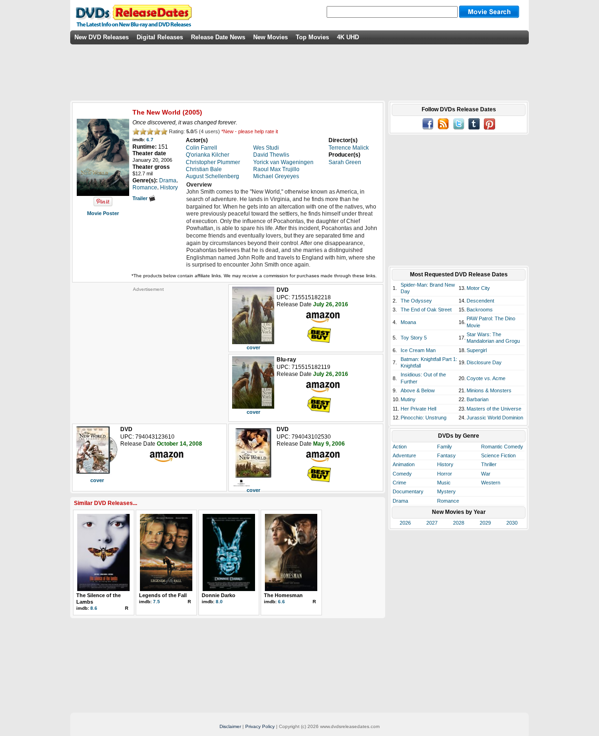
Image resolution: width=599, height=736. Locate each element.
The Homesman (283, 595)
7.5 (156, 601)
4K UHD (348, 37)
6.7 (149, 139)
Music (444, 482)
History (445, 464)
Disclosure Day (484, 362)
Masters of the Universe (494, 408)
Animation (404, 464)
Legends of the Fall (163, 595)
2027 (432, 523)
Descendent (480, 300)
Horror (444, 473)
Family (444, 446)
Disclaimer (230, 726)
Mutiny (408, 399)
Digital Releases (160, 37)
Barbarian (478, 399)
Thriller (489, 464)
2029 (485, 523)
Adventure (404, 455)
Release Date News (218, 37)
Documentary (408, 491)
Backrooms (480, 309)
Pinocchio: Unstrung (423, 417)
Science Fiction (498, 455)
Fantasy (446, 455)
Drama (400, 501)
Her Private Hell (418, 408)
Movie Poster (103, 213)
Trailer (140, 198)
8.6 (93, 608)
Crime (399, 482)
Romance (448, 501)
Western (490, 482)
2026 (405, 523)
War (485, 473)
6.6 (281, 601)
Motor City (478, 288)
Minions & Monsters (489, 390)
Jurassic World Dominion (495, 417)
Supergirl (477, 350)
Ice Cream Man (418, 350)
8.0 (219, 601)
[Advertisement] (148, 350)
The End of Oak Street (426, 309)
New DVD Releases (101, 37)
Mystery (446, 491)
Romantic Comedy (502, 446)
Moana (408, 322)
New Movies (270, 37)
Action (400, 446)
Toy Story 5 (414, 337)
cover (253, 347)
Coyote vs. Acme (486, 378)
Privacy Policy (260, 726)
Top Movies (312, 37)
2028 (458, 523)
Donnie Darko (218, 595)
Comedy (402, 473)
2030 (512, 523)
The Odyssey (416, 300)
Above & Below (418, 390)
